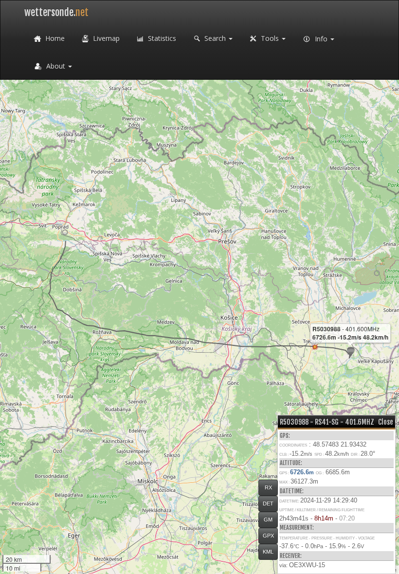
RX (268, 487)
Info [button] (321, 38)
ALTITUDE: (291, 462)
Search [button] (215, 38)
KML (268, 552)
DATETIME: (292, 491)
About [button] (55, 66)
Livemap (105, 38)
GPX (268, 535)
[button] (65, 232)
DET (268, 503)
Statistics (161, 38)
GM (268, 519)
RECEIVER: (291, 555)
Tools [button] (270, 38)
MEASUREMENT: (297, 527)
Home (54, 38)
